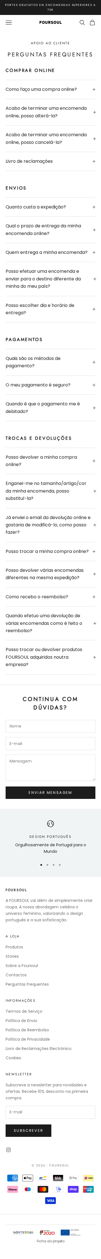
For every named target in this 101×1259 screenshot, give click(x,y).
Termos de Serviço (24, 1011)
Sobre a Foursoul (22, 965)
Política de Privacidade (28, 1039)
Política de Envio (21, 1020)
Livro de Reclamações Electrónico (39, 1048)
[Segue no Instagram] (8, 1150)
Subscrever (28, 1130)
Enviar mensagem (50, 792)
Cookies (13, 1058)
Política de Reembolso (27, 1030)
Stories (12, 956)
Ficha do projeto (51, 1241)
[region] (50, 837)
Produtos (14, 947)
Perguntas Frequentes (27, 984)
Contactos (16, 975)
